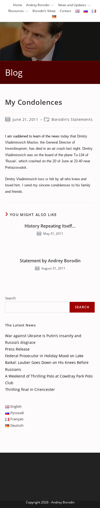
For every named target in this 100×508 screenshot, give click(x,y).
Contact (65, 11)
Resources (16, 11)
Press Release (17, 349)
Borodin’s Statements (72, 119)
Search (10, 298)
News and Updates (72, 5)
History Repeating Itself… (50, 226)
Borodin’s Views (44, 11)
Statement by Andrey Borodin (50, 261)
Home (17, 5)
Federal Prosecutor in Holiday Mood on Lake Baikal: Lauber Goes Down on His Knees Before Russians (47, 362)
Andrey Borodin (37, 5)
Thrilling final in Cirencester (30, 389)
